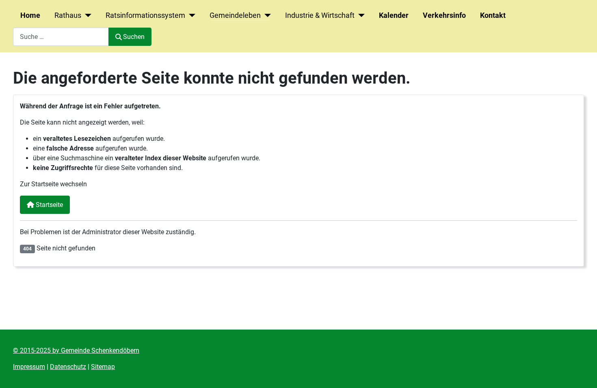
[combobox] (61, 37)
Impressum (29, 367)
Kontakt (493, 15)
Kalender (394, 15)
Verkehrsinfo (444, 15)
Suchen (134, 37)
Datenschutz (68, 367)
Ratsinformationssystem (145, 15)
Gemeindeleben (235, 15)
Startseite (48, 205)
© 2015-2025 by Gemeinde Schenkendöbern (76, 350)
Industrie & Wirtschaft (320, 15)
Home (30, 15)
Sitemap (103, 367)
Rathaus (67, 15)
